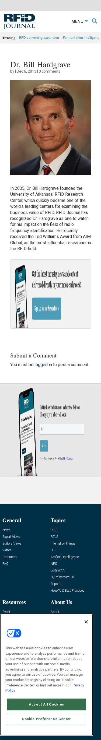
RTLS (54, 537)
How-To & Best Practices (67, 590)
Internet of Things (63, 543)
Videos (7, 550)
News (6, 530)
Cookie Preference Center (46, 719)
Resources (9, 557)
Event (6, 612)
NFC (54, 564)
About (55, 612)
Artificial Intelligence (65, 557)
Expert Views (11, 537)
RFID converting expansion (39, 38)
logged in (43, 364)
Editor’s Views (12, 543)
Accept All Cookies (46, 704)
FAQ (5, 564)
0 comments (49, 71)
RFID (54, 530)
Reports (56, 584)
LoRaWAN (58, 570)
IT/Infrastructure (62, 577)
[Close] (86, 622)
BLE (53, 550)
